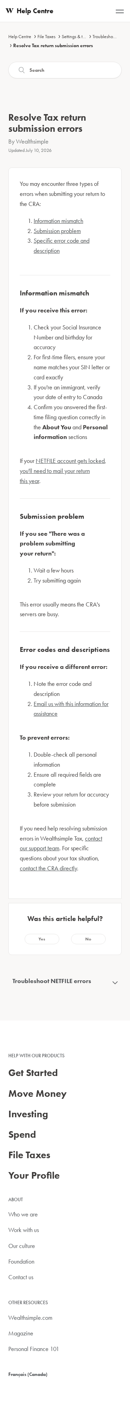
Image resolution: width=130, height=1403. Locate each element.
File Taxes (46, 36)
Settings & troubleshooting (86, 36)
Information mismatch (58, 221)
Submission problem (57, 231)
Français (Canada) (27, 1374)
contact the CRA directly (48, 868)
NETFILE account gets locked (70, 461)
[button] (42, 939)
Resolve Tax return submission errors (53, 45)
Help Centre (19, 36)
